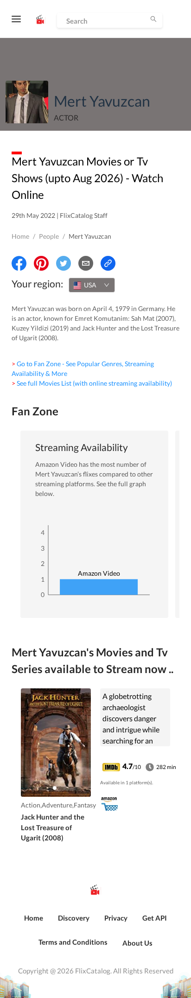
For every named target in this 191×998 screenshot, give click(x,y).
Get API (154, 918)
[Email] (85, 263)
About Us (137, 943)
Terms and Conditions (73, 942)
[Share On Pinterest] (41, 263)
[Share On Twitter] (63, 263)
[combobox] (92, 285)
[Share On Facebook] (19, 263)
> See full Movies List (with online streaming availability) (92, 383)
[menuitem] (34, 923)
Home (20, 236)
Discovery (73, 918)
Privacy (115, 918)
